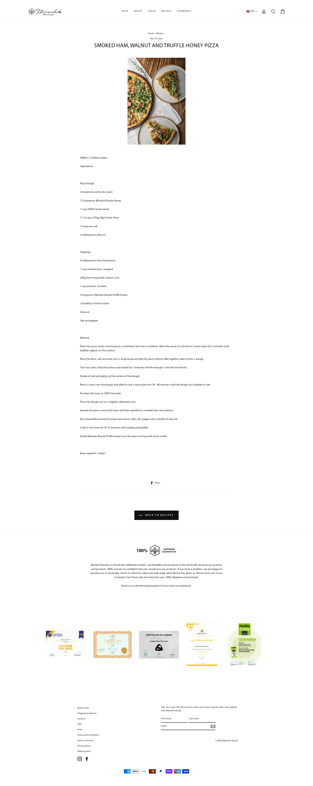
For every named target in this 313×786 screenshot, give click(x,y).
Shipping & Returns (87, 713)
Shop (125, 11)
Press (80, 730)
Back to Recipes (159, 515)
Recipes (166, 11)
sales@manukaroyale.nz (147, 586)
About (138, 11)
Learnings (184, 11)
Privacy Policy (84, 746)
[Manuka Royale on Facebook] (87, 759)
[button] (252, 11)
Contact (81, 719)
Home (151, 33)
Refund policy (84, 751)
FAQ (79, 724)
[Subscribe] (213, 726)
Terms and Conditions (88, 735)
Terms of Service (85, 740)
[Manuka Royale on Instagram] (80, 759)
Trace (152, 11)
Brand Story (83, 708)
